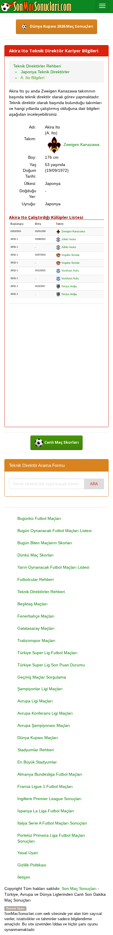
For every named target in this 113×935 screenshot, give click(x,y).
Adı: (32, 127)
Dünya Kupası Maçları (37, 737)
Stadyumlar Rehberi (35, 749)
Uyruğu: (29, 203)
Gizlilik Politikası (31, 865)
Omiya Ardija (69, 286)
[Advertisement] (56, 365)
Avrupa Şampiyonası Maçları (43, 725)
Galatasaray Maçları (35, 628)
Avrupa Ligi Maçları (35, 701)
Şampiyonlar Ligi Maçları (40, 688)
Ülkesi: (30, 183)
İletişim (23, 877)
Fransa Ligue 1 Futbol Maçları (45, 786)
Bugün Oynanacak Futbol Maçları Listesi (54, 530)
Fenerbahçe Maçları (35, 616)
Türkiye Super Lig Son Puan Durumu (51, 665)
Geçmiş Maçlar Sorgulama (41, 677)
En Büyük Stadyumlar (37, 762)
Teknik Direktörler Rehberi (41, 591)
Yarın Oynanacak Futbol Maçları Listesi (53, 567)
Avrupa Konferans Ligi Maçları (45, 713)
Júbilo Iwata (68, 239)
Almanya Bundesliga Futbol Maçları (49, 774)
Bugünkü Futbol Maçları (39, 518)
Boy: (32, 157)
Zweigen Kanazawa (81, 144)
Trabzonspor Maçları (36, 640)
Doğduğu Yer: (27, 193)
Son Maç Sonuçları (79, 888)
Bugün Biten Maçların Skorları (44, 542)
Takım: (30, 138)
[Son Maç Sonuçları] (36, 6)
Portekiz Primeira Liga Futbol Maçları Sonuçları (51, 838)
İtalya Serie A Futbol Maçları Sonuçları (52, 823)
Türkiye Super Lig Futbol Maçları (47, 652)
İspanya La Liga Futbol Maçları (45, 811)
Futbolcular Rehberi (35, 579)
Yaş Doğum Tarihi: (29, 170)
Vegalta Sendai (70, 255)
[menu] (102, 6)
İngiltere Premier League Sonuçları (49, 798)
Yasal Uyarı (27, 852)
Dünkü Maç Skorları (35, 555)
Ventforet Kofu (70, 270)
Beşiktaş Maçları (32, 604)
